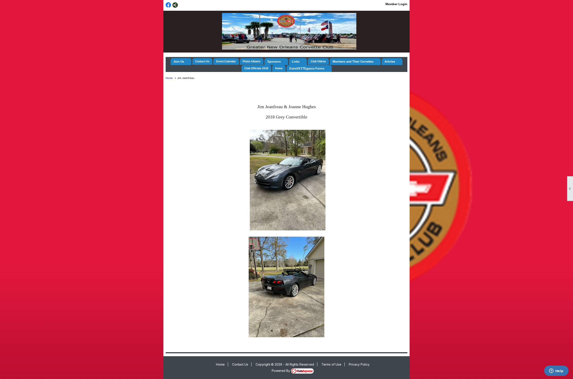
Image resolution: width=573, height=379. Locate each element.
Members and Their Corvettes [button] (353, 61)
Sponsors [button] (274, 61)
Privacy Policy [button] (359, 364)
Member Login (396, 4)
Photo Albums (252, 61)
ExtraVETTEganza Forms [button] (306, 68)
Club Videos (318, 61)
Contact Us (202, 61)
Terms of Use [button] (331, 364)
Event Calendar (226, 61)
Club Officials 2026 (256, 68)
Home (279, 68)
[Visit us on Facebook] (168, 5)
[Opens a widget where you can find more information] (556, 371)
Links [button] (295, 61)
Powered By (281, 371)
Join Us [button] (178, 61)
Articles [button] (390, 61)
